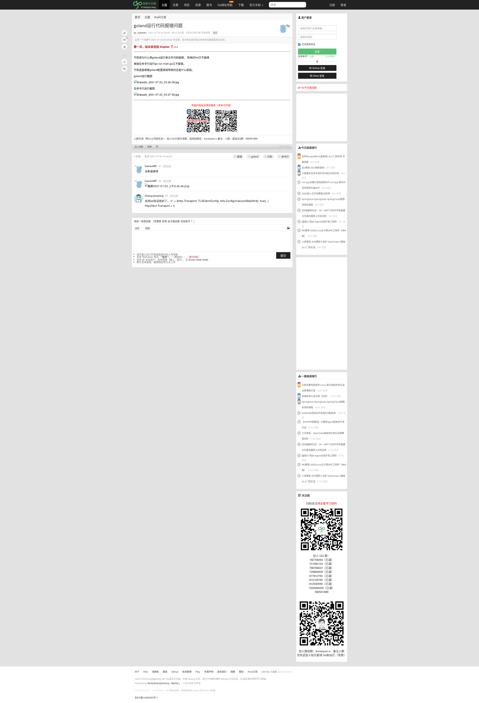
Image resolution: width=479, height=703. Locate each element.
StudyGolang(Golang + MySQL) (163, 683)
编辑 (137, 228)
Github (174, 671)
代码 (269, 156)
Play (198, 671)
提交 (283, 255)
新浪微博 (186, 671)
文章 (175, 5)
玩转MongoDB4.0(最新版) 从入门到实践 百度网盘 (323, 159)
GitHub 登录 (318, 68)
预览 (147, 228)
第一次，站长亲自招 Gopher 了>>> (156, 47)
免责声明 (208, 671)
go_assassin (140, 32)
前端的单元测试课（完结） (315, 396)
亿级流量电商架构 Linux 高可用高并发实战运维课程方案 (323, 387)
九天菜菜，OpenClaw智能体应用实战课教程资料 (323, 435)
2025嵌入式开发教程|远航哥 (316, 193)
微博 (149, 146)
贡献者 (155, 671)
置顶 (215, 32)
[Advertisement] (324, 117)
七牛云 (197, 683)
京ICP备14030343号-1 (146, 697)
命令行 (285, 156)
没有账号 (185, 221)
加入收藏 (139, 146)
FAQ (145, 671)
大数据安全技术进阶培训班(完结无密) (321, 173)
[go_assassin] (285, 28)
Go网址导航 (225, 5)
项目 (187, 5)
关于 (137, 671)
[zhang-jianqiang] (138, 198)
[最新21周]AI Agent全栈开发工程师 (319, 221)
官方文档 (255, 5)
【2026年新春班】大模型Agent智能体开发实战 (323, 424)
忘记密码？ (330, 56)
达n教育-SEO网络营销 (313, 167)
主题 (164, 5)
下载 (241, 5)
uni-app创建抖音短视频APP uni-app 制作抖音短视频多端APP (324, 185)
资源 (198, 5)
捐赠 (233, 671)
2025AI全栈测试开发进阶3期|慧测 (319, 412)
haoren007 (151, 166)
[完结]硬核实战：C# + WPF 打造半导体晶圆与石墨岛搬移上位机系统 (323, 213)
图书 (209, 5)
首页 (137, 17)
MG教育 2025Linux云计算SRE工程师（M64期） (324, 233)
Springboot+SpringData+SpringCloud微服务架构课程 (323, 201)
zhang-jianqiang (154, 195)
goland (254, 156)
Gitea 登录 (318, 75)
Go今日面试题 (309, 87)
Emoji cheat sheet (198, 259)
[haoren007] (138, 169)
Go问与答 (160, 17)
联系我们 (221, 671)
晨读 (165, 671)
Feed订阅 (252, 671)
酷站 (241, 671)
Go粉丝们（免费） (334, 655)
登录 (343, 5)
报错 (239, 156)
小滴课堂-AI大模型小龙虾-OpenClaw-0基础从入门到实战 (323, 244)
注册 (332, 5)
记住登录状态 (308, 44)
